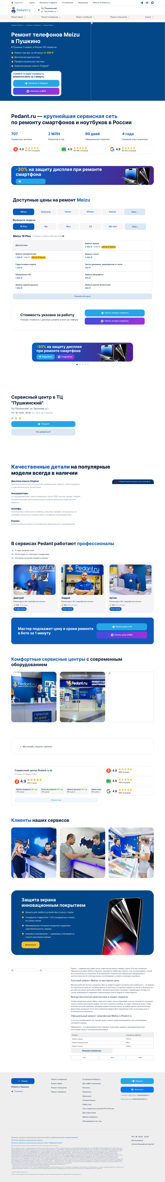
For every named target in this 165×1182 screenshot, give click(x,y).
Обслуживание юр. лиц (92, 1121)
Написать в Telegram (38, 83)
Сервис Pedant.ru (17, 21)
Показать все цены (82, 296)
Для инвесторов (89, 1113)
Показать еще (56, 800)
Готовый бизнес (89, 1100)
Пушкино (18, 2)
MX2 (112, 1058)
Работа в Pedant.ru (101, 2)
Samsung (46, 212)
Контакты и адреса (48, 2)
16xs (84, 1058)
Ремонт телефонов (49, 17)
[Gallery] (17, 418)
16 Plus (23, 226)
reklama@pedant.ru (139, 1099)
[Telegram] (141, 2)
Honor (68, 212)
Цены (32, 2)
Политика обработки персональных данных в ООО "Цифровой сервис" (37, 1143)
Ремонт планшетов (118, 17)
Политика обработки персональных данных (27, 1140)
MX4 (140, 1058)
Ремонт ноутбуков (84, 17)
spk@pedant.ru (143, 1095)
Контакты (86, 1088)
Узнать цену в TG (124, 626)
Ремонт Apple (17, 17)
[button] (48, 236)
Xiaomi (112, 212)
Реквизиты (86, 1092)
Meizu (24, 212)
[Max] (152, 2)
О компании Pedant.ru (91, 1079)
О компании (67, 2)
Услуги (148, 17)
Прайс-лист (87, 1104)
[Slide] (77, 364)
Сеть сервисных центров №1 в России (98, 1108)
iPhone (90, 212)
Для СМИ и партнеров (91, 1083)
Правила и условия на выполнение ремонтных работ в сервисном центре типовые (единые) (44, 1137)
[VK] (147, 2)
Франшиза (83, 2)
